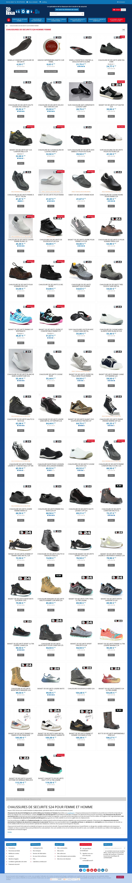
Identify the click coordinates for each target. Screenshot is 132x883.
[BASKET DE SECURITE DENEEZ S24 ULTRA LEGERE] (111, 675)
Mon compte (59, 844)
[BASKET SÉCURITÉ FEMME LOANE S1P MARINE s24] (111, 361)
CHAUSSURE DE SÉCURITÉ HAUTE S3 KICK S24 (20, 420)
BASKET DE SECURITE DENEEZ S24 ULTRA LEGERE (111, 689)
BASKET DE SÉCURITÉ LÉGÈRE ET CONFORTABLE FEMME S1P (51, 330)
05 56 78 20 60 (21, 2)
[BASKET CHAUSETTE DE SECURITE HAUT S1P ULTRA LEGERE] (51, 765)
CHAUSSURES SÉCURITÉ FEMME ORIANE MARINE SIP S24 (111, 420)
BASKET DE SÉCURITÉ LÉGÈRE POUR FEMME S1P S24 (81, 240)
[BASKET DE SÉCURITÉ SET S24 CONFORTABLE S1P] (20, 136)
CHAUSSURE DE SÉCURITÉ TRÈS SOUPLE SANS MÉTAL (111, 285)
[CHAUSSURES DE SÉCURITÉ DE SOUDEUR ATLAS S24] (51, 226)
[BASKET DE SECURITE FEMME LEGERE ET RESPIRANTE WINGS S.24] (111, 540)
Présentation (35, 844)
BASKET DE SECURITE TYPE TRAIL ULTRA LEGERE (81, 600)
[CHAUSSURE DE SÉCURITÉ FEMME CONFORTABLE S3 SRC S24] (111, 451)
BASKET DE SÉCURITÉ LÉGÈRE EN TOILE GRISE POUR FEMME (81, 375)
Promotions (12, 848)
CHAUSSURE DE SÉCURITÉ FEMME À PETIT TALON (21, 196)
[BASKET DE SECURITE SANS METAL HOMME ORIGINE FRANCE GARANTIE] (51, 720)
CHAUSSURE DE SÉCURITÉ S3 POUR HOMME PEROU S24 (111, 240)
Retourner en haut (35, 799)
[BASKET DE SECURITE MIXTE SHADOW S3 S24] (111, 585)
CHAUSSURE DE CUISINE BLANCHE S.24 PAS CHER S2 (51, 151)
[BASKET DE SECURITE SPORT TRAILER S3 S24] (81, 630)
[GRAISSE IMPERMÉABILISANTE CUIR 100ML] (51, 47)
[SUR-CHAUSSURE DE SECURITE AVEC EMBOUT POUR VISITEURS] (81, 136)
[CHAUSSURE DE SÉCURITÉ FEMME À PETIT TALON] (20, 181)
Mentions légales (14, 859)
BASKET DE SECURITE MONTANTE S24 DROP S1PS (20, 600)
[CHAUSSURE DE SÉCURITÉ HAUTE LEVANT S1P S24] (81, 496)
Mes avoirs (60, 851)
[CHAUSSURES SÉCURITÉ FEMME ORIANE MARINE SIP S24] (111, 406)
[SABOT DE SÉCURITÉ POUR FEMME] (51, 181)
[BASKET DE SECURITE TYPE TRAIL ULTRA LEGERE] (81, 585)
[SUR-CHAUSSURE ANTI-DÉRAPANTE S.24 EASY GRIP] (81, 92)
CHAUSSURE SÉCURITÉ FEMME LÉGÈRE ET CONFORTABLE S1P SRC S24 (21, 466)
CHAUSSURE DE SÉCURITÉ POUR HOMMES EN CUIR (21, 285)
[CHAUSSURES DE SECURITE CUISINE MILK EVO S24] (81, 451)
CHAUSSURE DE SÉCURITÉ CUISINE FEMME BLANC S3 (20, 240)
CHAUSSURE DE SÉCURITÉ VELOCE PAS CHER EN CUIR (50, 106)
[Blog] (106, 870)
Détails (10, 832)
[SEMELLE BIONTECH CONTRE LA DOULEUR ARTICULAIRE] (81, 47)
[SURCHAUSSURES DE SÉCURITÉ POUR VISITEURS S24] (111, 136)
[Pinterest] (95, 870)
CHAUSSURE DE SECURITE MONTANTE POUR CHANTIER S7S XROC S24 (50, 645)
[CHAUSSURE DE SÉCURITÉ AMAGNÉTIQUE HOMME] (81, 271)
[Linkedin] (102, 870)
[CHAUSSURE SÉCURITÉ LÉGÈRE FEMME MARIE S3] (20, 496)
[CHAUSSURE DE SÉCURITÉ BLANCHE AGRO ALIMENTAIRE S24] (20, 361)
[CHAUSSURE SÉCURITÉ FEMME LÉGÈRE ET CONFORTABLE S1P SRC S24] (20, 451)
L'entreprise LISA (38, 848)
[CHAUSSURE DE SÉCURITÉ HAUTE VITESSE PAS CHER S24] (20, 92)
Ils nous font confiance (39, 856)
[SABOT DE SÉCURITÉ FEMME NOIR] (81, 181)
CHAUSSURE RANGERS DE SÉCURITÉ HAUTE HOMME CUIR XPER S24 (51, 600)
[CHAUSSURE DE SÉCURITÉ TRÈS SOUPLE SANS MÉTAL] (111, 271)
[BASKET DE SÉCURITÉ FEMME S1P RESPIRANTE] (20, 316)
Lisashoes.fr (71, 813)
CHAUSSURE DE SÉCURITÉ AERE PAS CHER (111, 61)
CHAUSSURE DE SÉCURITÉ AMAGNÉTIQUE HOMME (81, 285)
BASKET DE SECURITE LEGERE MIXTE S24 (50, 689)
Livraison (11, 856)
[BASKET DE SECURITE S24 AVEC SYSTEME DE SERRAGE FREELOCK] (20, 765)
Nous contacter (33, 2)
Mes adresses (61, 853)
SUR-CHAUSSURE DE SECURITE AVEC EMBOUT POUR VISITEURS (81, 151)
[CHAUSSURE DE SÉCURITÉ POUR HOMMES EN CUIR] (20, 271)
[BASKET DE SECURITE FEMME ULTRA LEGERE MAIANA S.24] (111, 630)
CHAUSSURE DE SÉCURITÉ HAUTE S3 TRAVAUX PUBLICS (50, 555)
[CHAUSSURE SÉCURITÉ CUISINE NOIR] (51, 361)
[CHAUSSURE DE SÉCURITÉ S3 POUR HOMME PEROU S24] (111, 226)
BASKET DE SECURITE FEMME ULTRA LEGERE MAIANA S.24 (111, 644)
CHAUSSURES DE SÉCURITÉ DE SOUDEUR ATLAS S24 (51, 240)
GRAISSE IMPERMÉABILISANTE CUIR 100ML (51, 61)
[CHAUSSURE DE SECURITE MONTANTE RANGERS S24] (20, 675)
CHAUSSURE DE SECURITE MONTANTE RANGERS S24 (20, 689)
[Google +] (88, 870)
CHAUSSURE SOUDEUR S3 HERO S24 (81, 689)
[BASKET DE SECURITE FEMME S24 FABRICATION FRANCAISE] (20, 720)
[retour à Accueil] (6, 26)
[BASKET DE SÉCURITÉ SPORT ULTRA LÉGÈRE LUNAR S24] (20, 630)
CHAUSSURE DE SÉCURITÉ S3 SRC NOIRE (51, 285)
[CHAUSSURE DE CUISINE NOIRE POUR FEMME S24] (111, 181)
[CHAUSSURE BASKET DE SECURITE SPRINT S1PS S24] (81, 540)
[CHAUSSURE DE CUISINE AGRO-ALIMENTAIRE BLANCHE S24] (111, 316)
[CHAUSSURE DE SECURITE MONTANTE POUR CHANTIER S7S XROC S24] (51, 630)
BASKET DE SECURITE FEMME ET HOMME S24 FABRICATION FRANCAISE (81, 735)
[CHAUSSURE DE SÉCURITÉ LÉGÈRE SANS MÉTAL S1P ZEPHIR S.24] (51, 406)
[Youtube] (91, 870)
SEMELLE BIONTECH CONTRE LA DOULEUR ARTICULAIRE (81, 61)
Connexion (121, 2)
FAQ (34, 859)
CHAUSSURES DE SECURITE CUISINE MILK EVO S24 (81, 465)
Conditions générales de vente (18, 861)
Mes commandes (62, 848)
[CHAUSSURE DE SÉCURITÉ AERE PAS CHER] (111, 47)
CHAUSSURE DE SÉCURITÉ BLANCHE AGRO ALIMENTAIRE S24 (20, 375)
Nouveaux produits (14, 851)
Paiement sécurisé (14, 864)
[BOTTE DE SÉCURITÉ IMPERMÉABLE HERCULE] (111, 720)
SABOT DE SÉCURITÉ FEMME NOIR (81, 195)
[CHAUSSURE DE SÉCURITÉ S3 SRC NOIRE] (51, 271)
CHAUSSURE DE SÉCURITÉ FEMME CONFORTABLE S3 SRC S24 (111, 465)
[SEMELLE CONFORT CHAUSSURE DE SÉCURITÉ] (20, 47)
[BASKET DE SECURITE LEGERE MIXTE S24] (51, 675)
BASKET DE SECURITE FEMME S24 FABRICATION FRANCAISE (20, 734)
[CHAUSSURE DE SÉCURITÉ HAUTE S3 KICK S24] (20, 406)
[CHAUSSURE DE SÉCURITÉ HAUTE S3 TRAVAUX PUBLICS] (51, 540)
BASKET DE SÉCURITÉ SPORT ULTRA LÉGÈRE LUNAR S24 (20, 644)
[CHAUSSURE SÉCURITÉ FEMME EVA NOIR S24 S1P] (51, 496)
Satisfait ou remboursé (39, 861)
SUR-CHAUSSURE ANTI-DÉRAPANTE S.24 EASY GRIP (81, 106)
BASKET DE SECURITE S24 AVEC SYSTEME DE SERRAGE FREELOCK (21, 779)
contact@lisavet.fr (88, 860)
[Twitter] (84, 870)
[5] (23, 66)
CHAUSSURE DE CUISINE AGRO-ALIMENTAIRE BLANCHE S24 (111, 330)
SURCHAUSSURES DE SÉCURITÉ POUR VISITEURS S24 (111, 151)
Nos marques (37, 851)
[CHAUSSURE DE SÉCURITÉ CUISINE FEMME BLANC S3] (20, 226)
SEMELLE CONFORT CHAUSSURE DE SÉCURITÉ (21, 61)
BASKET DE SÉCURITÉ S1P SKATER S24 (111, 106)
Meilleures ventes (14, 853)
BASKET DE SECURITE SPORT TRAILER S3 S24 (81, 644)
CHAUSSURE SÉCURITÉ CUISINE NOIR (50, 375)
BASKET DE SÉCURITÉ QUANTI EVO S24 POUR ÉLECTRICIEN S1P (81, 420)
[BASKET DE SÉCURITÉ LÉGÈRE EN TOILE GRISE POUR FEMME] (81, 361)
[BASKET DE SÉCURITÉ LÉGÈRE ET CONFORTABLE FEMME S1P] (51, 316)
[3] (20, 66)
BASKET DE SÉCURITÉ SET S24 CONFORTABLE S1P (21, 151)
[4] (22, 66)
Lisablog (44, 2)
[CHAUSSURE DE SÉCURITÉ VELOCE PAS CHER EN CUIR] (51, 92)
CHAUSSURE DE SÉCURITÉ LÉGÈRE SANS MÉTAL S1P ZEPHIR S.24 (50, 420)
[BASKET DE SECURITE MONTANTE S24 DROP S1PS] (20, 585)
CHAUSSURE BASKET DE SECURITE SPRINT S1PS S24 (81, 555)
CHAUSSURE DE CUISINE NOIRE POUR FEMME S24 (111, 196)
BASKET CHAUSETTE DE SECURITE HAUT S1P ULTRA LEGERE (50, 779)
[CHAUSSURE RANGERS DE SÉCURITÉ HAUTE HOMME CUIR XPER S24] (51, 585)
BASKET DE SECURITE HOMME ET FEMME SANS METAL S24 (20, 555)
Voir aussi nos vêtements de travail (67, 9)
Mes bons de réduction (64, 859)
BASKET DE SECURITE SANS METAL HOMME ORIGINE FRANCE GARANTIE (50, 734)
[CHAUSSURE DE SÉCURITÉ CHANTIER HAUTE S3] (111, 496)
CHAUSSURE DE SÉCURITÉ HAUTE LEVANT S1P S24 (81, 510)
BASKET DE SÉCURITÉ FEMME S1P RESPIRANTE (20, 330)
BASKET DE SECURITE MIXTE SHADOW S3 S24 (111, 600)
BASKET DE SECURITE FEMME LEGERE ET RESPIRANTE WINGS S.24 (111, 555)
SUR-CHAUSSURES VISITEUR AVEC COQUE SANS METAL (81, 330)
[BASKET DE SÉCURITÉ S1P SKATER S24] (111, 92)
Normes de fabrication (39, 853)
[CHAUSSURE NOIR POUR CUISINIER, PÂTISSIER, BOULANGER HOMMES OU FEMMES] (51, 451)
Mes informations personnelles (66, 856)
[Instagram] (99, 870)
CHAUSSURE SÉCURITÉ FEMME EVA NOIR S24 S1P (51, 510)
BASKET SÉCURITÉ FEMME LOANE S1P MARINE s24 (111, 375)
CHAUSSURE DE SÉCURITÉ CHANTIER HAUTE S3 (111, 510)
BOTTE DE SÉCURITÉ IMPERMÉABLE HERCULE (111, 734)
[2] (19, 66)
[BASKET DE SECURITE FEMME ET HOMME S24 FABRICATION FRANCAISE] (81, 720)
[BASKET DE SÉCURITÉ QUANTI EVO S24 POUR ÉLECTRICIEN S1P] (81, 406)
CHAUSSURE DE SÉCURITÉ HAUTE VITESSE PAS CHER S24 (20, 106)
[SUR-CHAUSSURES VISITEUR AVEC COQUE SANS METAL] (81, 316)
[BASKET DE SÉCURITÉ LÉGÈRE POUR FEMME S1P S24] (81, 226)
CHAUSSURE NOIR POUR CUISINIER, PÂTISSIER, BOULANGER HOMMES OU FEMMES (51, 466)
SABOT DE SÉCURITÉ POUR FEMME (51, 195)
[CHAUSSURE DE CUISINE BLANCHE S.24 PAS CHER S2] (51, 136)
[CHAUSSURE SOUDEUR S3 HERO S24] (81, 675)
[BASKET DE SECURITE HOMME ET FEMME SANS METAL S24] (20, 540)
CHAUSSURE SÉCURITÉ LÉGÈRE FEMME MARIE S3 (20, 510)
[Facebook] (80, 870)
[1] (17, 66)
